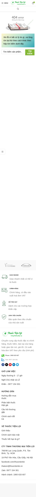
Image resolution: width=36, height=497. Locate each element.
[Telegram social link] (17, 364)
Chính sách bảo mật (11, 435)
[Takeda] (26, 265)
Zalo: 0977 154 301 (10, 470)
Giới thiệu (6, 430)
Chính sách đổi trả (8, 417)
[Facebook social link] (3, 364)
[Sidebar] (2, 151)
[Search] (18, 9)
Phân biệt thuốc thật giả (8, 403)
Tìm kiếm (29, 52)
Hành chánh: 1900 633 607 (14, 474)
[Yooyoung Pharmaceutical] (10, 265)
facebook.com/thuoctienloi (13, 462)
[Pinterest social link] (10, 364)
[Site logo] (18, 3)
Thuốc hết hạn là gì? (11, 439)
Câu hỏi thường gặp (8, 410)
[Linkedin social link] (13, 364)
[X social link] (6, 364)
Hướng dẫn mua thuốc (9, 397)
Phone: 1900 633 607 (12, 355)
